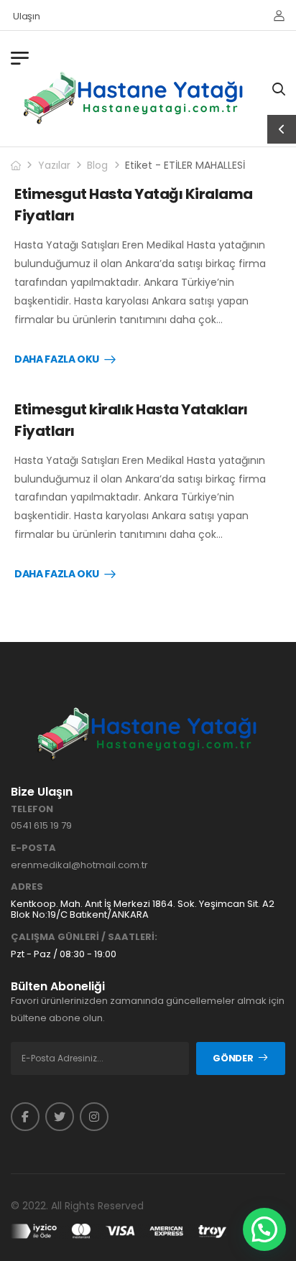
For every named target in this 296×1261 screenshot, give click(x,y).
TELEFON (32, 809)
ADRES (27, 887)
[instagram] (94, 1116)
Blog (97, 165)
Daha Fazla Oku (56, 359)
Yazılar (54, 165)
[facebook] (25, 1116)
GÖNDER (233, 1058)
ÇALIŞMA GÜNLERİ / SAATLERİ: (84, 937)
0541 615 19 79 (41, 825)
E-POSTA (33, 848)
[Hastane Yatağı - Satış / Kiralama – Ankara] (134, 98)
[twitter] (59, 1116)
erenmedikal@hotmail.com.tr (79, 865)
